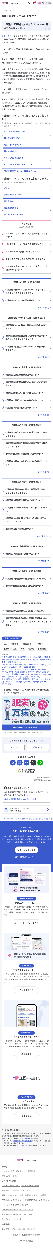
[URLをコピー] (13, 763)
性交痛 (31, 649)
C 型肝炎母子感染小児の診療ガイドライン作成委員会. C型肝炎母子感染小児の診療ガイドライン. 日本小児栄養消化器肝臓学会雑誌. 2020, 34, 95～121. (26, 659)
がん (5, 644)
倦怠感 (6, 649)
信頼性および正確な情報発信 (22, 1141)
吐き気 (38, 644)
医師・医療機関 (25, 1138)
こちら (22, 1146)
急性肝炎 (14, 644)
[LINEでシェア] (40, 763)
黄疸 (15, 649)
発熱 (22, 649)
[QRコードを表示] (20, 763)
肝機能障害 (42, 649)
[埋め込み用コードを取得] (26, 763)
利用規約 (5, 123)
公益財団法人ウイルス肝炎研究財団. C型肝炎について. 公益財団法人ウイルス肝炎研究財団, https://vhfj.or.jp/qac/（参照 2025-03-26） (26, 681)
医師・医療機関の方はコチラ (26, 857)
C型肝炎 (5, 36)
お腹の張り (27, 644)
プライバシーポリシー (17, 123)
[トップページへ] (26, 1161)
